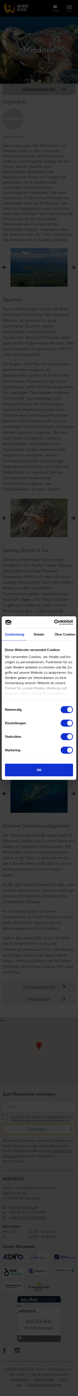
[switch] (67, 723)
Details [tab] (39, 634)
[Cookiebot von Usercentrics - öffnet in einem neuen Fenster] (55, 622)
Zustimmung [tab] (14, 634)
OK (39, 770)
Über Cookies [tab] (65, 634)
